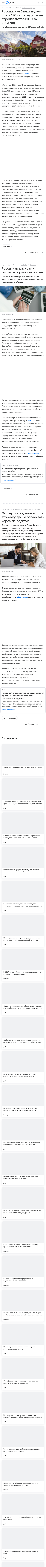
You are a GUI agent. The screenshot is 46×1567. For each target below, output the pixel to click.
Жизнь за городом (28, 8)
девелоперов (33, 453)
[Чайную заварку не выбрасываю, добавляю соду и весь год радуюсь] (23, 1442)
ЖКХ (29, 420)
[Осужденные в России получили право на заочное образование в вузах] (23, 1476)
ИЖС (27, 73)
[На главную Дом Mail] (11, 2)
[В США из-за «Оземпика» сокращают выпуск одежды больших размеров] (23, 965)
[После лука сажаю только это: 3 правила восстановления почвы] (23, 1340)
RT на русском (26, 510)
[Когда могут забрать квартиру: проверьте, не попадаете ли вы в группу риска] (23, 1203)
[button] (23, 44)
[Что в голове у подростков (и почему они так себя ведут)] (23, 1510)
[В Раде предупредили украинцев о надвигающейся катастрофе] (23, 1271)
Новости (33, 265)
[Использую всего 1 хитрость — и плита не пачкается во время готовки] (23, 1169)
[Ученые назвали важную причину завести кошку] (23, 1544)
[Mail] (7, 2)
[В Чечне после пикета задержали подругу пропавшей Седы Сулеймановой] (23, 1237)
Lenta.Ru (24, 265)
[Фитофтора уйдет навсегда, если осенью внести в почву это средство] (23, 1374)
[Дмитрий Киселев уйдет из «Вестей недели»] (23, 760)
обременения (22, 597)
